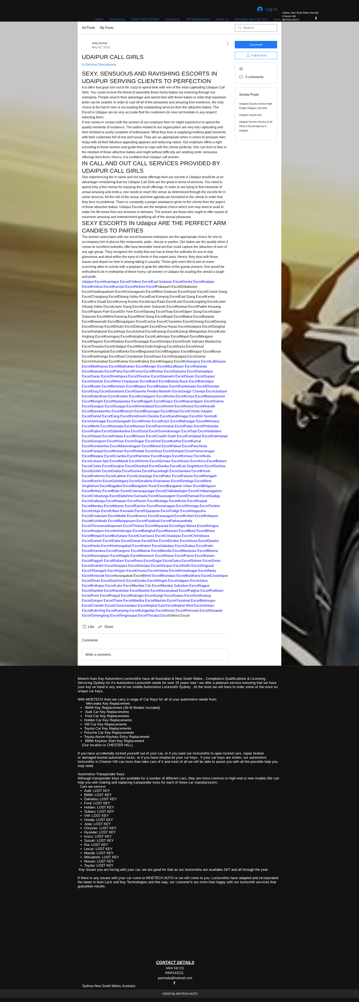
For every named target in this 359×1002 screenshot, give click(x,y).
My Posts (106, 27)
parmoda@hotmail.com (175, 978)
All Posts (88, 27)
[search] (256, 28)
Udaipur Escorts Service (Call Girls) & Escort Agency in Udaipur (255, 126)
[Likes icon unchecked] (84, 626)
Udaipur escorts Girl (250, 115)
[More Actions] (225, 43)
